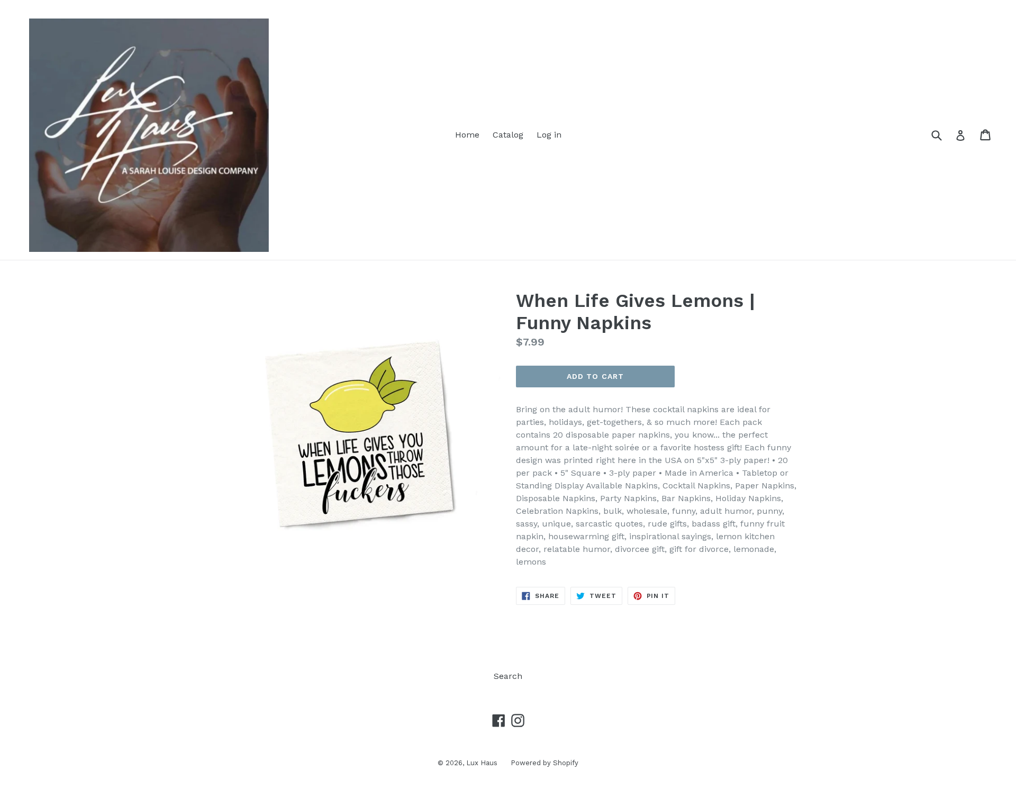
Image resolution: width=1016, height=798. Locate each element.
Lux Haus (481, 763)
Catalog (508, 135)
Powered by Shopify (544, 763)
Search (508, 676)
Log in (549, 135)
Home (467, 135)
